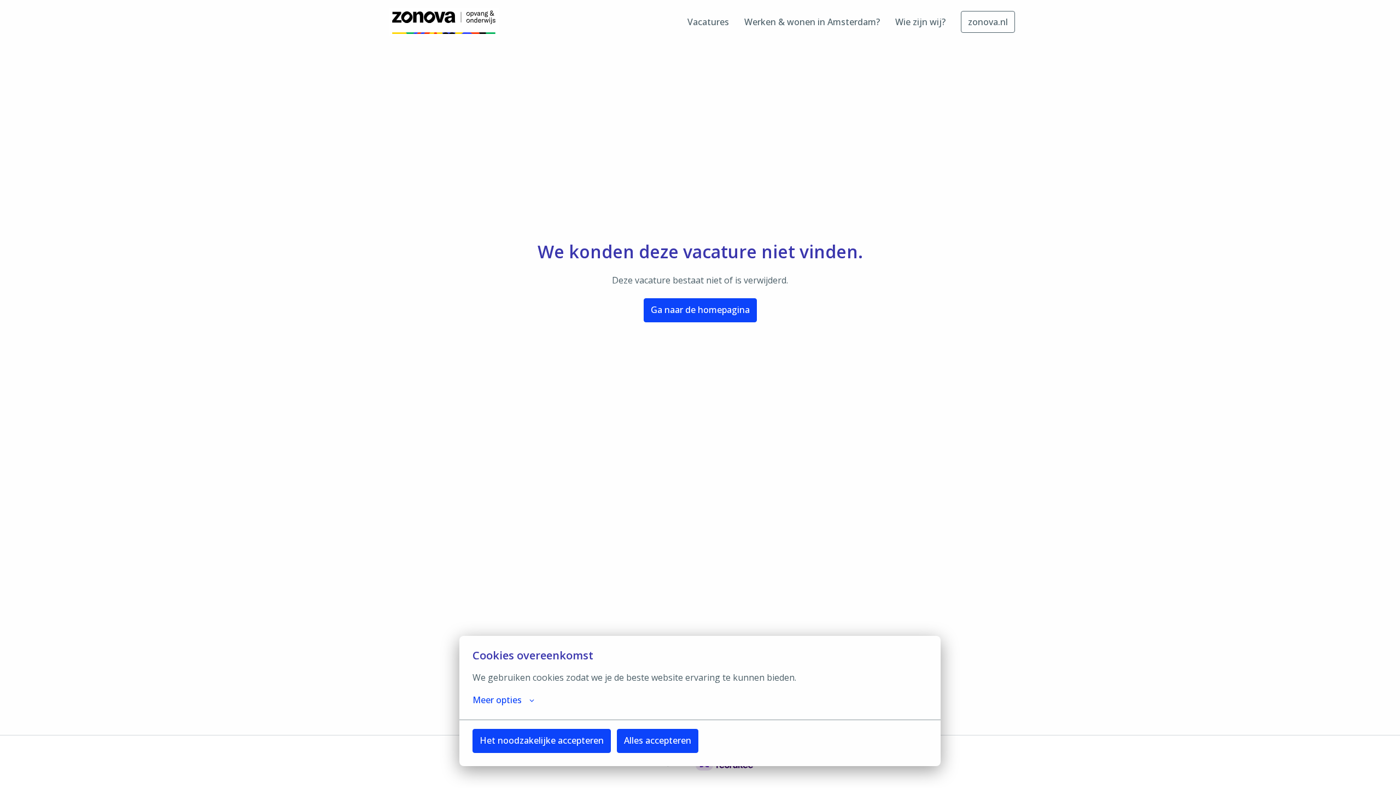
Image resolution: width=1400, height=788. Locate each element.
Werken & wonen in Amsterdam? (812, 22)
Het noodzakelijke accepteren (542, 740)
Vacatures (708, 22)
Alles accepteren (657, 740)
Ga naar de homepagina (700, 310)
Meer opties (497, 700)
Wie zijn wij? (920, 22)
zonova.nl (988, 22)
